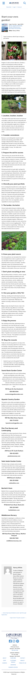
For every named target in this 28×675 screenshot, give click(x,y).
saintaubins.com (14, 483)
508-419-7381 (15, 650)
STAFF (4, 660)
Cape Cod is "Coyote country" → (18, 617)
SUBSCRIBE (13, 658)
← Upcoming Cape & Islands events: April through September (14, 613)
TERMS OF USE (22, 663)
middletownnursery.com (14, 541)
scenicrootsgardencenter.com (14, 394)
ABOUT (4, 658)
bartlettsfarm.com (14, 510)
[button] (24, 3)
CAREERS (4, 663)
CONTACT (22, 658)
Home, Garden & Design (15, 25)
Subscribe (8, 7)
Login (14, 7)
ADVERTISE (13, 664)
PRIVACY (22, 660)
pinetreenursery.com (14, 456)
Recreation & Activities (15, 28)
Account (19, 7)
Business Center (13, 667)
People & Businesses (14, 27)
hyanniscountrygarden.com (14, 423)
